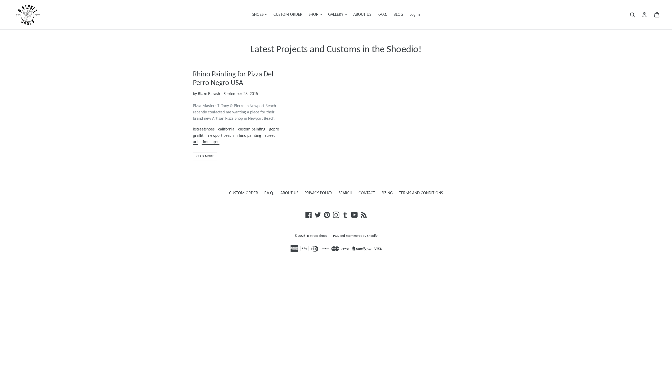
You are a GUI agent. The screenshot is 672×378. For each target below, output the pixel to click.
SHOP (314, 15)
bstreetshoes (203, 129)
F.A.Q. (382, 15)
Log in (415, 15)
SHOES (258, 15)
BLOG (398, 15)
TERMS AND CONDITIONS (421, 193)
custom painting (251, 129)
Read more (205, 156)
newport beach (221, 136)
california (226, 129)
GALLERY (336, 15)
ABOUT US (362, 15)
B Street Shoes (317, 236)
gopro (274, 129)
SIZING (387, 193)
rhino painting (249, 136)
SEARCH (345, 193)
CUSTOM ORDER (288, 15)
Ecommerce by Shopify (361, 236)
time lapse (210, 142)
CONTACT (367, 193)
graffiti (198, 136)
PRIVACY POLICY (318, 193)
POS (336, 236)
